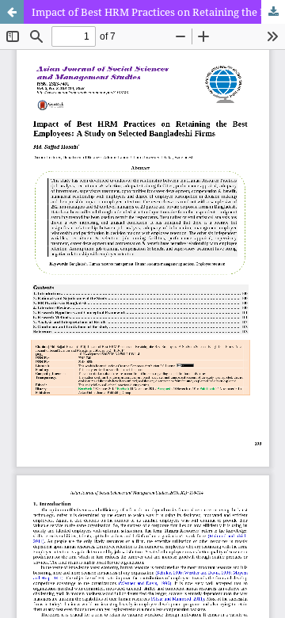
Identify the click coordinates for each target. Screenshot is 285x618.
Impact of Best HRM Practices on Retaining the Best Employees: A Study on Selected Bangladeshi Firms (158, 12)
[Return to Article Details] (12, 12)
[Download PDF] (273, 12)
